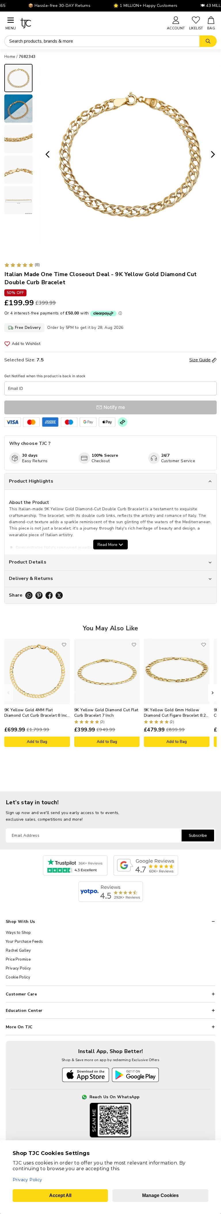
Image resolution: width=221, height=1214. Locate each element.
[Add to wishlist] (64, 644)
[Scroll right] (212, 692)
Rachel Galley (18, 950)
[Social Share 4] (59, 595)
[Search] (208, 41)
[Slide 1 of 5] (18, 78)
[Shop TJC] (91, 23)
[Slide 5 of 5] (18, 200)
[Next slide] (214, 154)
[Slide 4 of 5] (18, 169)
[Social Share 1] (29, 595)
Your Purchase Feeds (24, 941)
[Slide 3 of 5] (18, 139)
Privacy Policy (18, 968)
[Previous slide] (45, 154)
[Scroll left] (8, 692)
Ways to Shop (18, 932)
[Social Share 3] (49, 595)
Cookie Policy (18, 977)
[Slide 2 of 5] (18, 108)
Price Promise (18, 959)
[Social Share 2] (39, 595)
